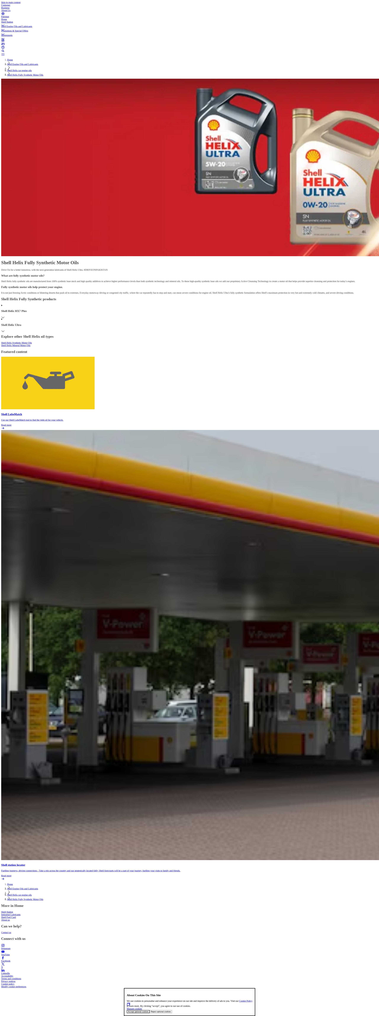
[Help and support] (189, 47)
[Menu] (189, 54)
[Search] (189, 51)
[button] (189, 23)
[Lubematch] (189, 44)
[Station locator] (189, 40)
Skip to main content (10, 2)
